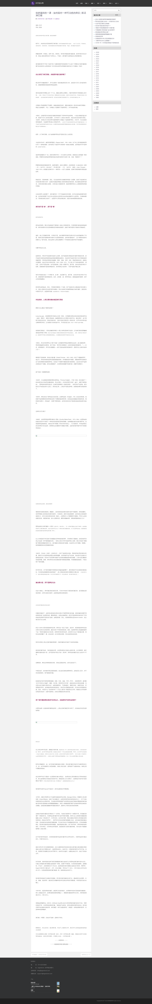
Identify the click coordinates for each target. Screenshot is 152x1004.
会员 (116, 3)
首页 (77, 3)
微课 (104, 3)
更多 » (117, 15)
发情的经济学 (99, 36)
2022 (97, 61)
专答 (98, 3)
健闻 (81, 3)
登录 (97, 109)
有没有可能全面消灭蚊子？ (103, 25)
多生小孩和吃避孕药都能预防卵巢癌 (105, 19)
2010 (97, 84)
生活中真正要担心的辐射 (102, 23)
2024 (97, 56)
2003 (97, 91)
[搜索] (118, 10)
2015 (97, 76)
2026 (97, 52)
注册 (97, 107)
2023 (97, 59)
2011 (97, 82)
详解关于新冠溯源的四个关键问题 (104, 28)
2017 (97, 71)
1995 (97, 97)
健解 (92, 3)
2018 (97, 69)
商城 (110, 3)
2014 (97, 78)
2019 (97, 67)
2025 (97, 54)
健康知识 (57, 18)
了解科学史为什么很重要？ (103, 40)
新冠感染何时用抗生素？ (102, 32)
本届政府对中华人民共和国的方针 (104, 38)
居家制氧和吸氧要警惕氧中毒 (103, 34)
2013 (97, 80)
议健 (86, 3)
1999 (97, 95)
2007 (97, 86)
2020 (97, 65)
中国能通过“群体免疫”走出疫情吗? (105, 30)
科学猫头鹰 (49, 18)
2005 (97, 89)
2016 (97, 74)
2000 (97, 93)
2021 (97, 63)
